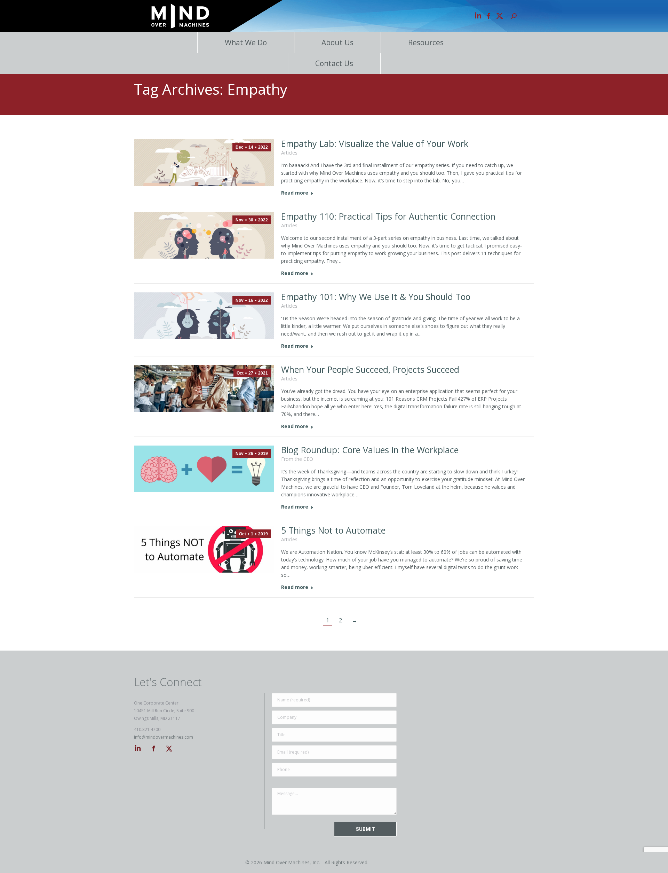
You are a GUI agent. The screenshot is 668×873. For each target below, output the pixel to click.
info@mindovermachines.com (163, 737)
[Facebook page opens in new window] (488, 16)
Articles (289, 152)
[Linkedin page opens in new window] (478, 16)
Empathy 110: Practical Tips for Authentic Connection (388, 216)
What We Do (246, 42)
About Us (337, 42)
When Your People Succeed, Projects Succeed (370, 369)
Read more (294, 193)
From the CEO (297, 459)
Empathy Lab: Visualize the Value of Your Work (374, 143)
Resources (426, 42)
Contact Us (334, 63)
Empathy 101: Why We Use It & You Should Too (375, 296)
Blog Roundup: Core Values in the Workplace (370, 450)
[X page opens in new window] (499, 16)
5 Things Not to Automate (333, 530)
